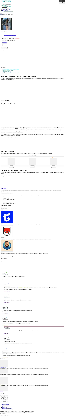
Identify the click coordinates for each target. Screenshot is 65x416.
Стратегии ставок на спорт (6, 9)
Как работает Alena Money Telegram (8, 70)
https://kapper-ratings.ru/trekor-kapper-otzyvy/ (23, 287)
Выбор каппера (4, 5)
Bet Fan (1, 373)
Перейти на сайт (4, 43)
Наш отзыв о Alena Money (6, 73)
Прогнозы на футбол (7, 8)
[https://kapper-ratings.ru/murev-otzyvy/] (53, 161)
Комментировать (5, 279)
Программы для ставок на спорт (7, 408)
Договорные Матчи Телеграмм (8, 11)
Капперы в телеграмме (7, 6)
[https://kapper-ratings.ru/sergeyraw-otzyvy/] (4, 363)
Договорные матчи (5, 10)
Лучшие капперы (4, 42)
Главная (1, 14)
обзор (62, 2)
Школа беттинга (4, 7)
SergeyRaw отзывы (3, 367)
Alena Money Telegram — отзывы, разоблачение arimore (11, 69)
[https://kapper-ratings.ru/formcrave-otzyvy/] (32, 161)
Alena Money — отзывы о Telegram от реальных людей (10, 72)
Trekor (2, 223)
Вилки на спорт (4, 407)
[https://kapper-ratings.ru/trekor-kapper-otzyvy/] (11, 161)
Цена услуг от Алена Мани (6, 71)
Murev (2, 252)
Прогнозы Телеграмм (5, 404)
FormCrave (4, 397)
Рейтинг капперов (3, 188)
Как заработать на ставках (6, 406)
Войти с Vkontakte (3, 258)
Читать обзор (11, 167)
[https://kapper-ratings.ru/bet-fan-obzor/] (4, 371)
